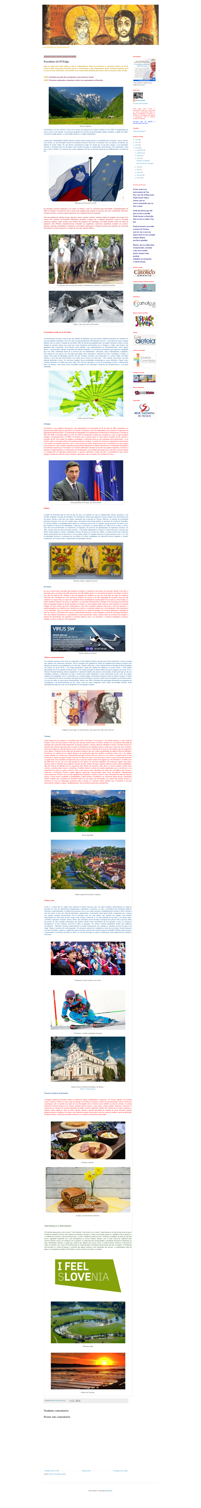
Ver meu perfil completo (140, 103)
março (139, 172)
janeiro (139, 178)
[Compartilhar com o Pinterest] (79, 1401)
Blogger (109, 1491)
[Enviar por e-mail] (70, 1401)
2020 (137, 139)
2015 (137, 148)
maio (138, 167)
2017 (137, 142)
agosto (139, 155)
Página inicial (86, 1471)
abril (138, 169)
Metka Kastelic (140, 100)
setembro (140, 153)
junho (139, 158)
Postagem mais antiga (121, 1471)
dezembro (140, 150)
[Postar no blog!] (73, 1401)
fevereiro (140, 175)
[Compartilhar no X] (75, 1401)
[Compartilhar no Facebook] (77, 1401)
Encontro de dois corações (145, 163)
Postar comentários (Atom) (57, 1474)
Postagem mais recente (51, 1471)
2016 (137, 145)
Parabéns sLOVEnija (143, 161)
